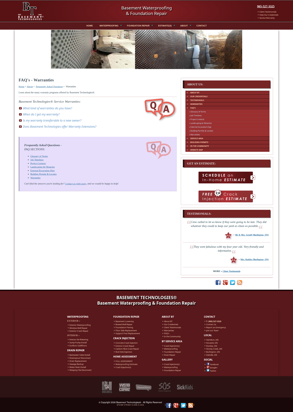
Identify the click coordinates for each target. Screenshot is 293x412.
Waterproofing (171, 348)
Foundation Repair (172, 351)
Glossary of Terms (39, 156)
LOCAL (141, 405)
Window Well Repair (78, 328)
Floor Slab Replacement (126, 330)
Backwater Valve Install (79, 355)
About (30, 86)
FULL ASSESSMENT (124, 361)
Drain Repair (169, 355)
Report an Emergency (216, 327)
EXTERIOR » (73, 321)
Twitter (213, 370)
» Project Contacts (196, 119)
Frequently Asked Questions (49, 86)
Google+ (213, 367)
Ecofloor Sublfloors (78, 345)
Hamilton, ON (212, 339)
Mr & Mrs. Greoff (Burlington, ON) (252, 235)
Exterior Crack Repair (78, 331)
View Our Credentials (268, 14)
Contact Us (211, 324)
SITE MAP (120, 405)
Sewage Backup (76, 364)
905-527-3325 (266, 6)
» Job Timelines (195, 115)
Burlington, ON (213, 351)
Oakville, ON (211, 355)
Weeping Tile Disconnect (80, 370)
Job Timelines (36, 160)
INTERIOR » (73, 335)
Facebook (214, 364)
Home (21, 86)
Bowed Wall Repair (124, 324)
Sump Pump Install (78, 342)
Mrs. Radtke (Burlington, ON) (255, 259)
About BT (168, 321)
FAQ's (166, 333)
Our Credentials (171, 324)
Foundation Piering (124, 327)
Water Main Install (77, 367)
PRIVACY (128, 405)
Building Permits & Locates (43, 174)
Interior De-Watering (78, 339)
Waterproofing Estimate (126, 364)
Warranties (35, 178)
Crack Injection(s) (123, 367)
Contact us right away (75, 183)
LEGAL (135, 405)
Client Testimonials (267, 11)
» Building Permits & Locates (201, 130)
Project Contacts (38, 163)
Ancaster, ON (212, 342)
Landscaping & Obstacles (42, 167)
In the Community (172, 336)
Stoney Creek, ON (214, 348)
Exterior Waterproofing (80, 325)
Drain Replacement (78, 361)
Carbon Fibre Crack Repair (127, 348)
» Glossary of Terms (197, 111)
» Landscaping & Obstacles (200, 123)
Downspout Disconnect (80, 358)
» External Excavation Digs (200, 127)
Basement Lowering (125, 321)
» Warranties (194, 134)
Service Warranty (267, 17)
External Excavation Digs (42, 170)
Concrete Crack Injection (127, 342)
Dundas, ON (211, 346)
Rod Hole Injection (124, 351)
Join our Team (212, 330)
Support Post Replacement (128, 333)
